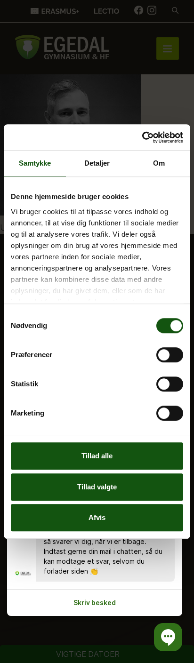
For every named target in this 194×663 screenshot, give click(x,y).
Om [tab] (159, 163)
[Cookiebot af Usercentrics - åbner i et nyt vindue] (142, 137)
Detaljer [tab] (97, 163)
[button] (168, 637)
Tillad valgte (97, 487)
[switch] (169, 354)
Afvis (97, 517)
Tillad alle (97, 456)
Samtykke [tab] (35, 163)
